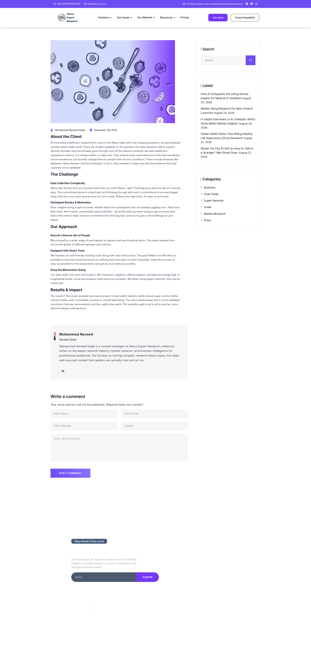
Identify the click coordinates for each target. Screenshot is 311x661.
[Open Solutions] (111, 17)
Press (207, 220)
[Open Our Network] (154, 17)
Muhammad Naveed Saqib (69, 130)
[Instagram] (256, 4)
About (139, 610)
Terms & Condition (210, 618)
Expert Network (214, 200)
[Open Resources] (174, 17)
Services (141, 618)
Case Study (211, 194)
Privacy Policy (207, 610)
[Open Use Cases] (131, 17)
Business (209, 187)
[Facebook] (247, 4)
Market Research (215, 213)
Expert (139, 633)
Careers (202, 625)
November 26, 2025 (105, 130)
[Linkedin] (251, 4)
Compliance (205, 633)
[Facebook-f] (84, 621)
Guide (207, 207)
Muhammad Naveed (76, 334)
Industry (140, 625)
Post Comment (70, 473)
